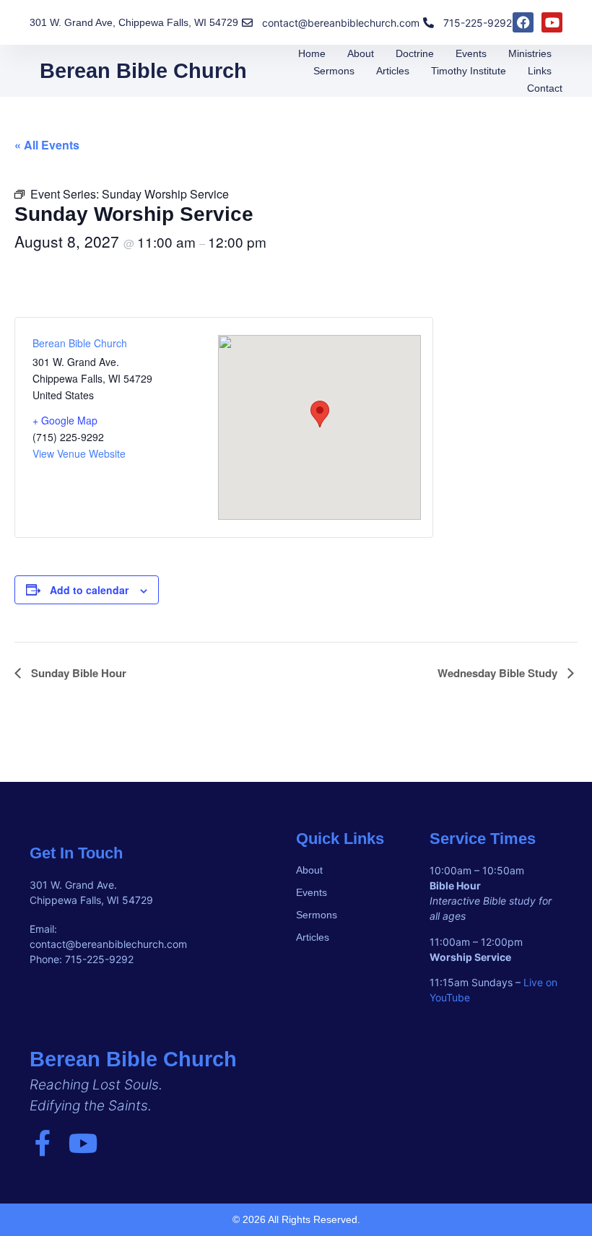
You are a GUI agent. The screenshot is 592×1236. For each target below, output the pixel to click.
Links (540, 71)
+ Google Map (64, 420)
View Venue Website (79, 453)
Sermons (333, 71)
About (360, 53)
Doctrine (415, 53)
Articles (392, 71)
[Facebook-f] (43, 1144)
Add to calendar (89, 590)
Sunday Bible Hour (77, 673)
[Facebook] (523, 22)
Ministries (530, 53)
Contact (544, 88)
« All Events (46, 144)
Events (471, 53)
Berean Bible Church (143, 70)
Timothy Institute (468, 71)
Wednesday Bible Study (499, 673)
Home (312, 53)
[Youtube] (551, 22)
